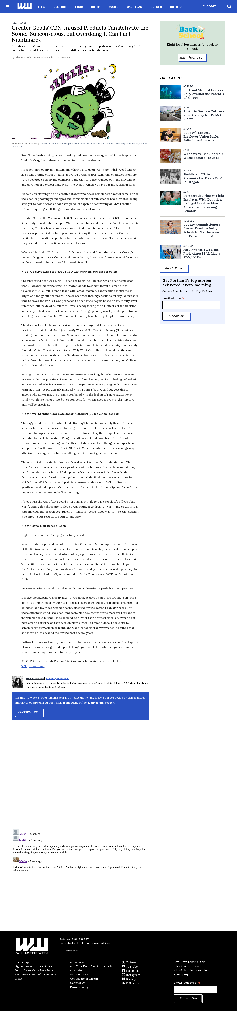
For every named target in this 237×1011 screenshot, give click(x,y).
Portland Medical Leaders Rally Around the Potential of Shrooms (204, 94)
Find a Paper (23, 962)
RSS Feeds (138, 983)
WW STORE (177, 7)
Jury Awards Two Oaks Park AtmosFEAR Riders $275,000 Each (202, 253)
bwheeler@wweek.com (57, 678)
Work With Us (79, 974)
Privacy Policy (79, 987)
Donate (76, 950)
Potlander (19, 23)
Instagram (140, 975)
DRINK (96, 7)
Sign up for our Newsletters (33, 966)
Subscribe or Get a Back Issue (34, 970)
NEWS (41, 7)
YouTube (137, 966)
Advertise (76, 970)
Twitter (139, 962)
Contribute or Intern (84, 978)
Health (188, 86)
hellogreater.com (32, 666)
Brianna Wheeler (23, 57)
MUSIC (113, 7)
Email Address (173, 298)
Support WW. (30, 712)
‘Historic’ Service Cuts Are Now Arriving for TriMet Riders (203, 115)
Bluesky (136, 979)
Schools (188, 221)
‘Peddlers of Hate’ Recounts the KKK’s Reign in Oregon (203, 178)
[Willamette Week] (24, 6)
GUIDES (156, 7)
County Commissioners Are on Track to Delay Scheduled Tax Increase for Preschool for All (201, 230)
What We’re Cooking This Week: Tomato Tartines (203, 156)
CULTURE (60, 7)
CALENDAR (134, 7)
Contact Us (77, 983)
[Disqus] (80, 777)
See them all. (192, 57)
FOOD (79, 7)
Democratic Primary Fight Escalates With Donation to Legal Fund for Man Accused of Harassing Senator (203, 203)
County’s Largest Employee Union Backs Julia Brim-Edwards (201, 136)
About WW (77, 962)
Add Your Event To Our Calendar (92, 966)
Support (213, 6)
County (188, 129)
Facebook (142, 970)
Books (187, 170)
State (187, 192)
